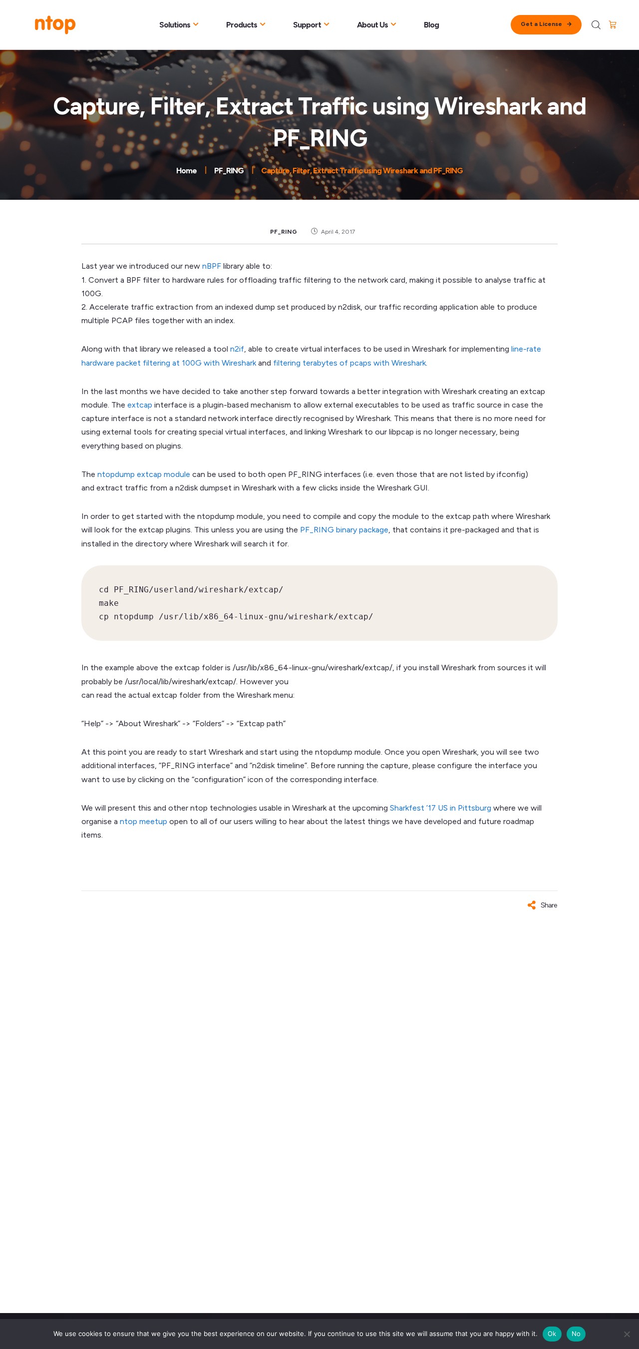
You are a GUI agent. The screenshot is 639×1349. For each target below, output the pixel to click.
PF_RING (283, 232)
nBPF (211, 266)
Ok (552, 1334)
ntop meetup (143, 821)
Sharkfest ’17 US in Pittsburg (440, 808)
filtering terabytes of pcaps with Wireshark (349, 363)
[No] (627, 1334)
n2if (237, 349)
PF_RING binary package (344, 529)
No (576, 1334)
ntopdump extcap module (143, 474)
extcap (139, 405)
